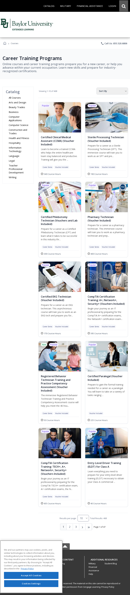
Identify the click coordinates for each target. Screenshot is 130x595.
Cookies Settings (31, 583)
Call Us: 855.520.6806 (114, 43)
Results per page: (68, 518)
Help (91, 574)
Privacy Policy (107, 586)
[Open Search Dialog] (123, 5)
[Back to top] (65, 561)
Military (92, 563)
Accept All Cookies (31, 575)
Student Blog (110, 563)
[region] (31, 566)
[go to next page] (82, 527)
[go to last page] (89, 527)
